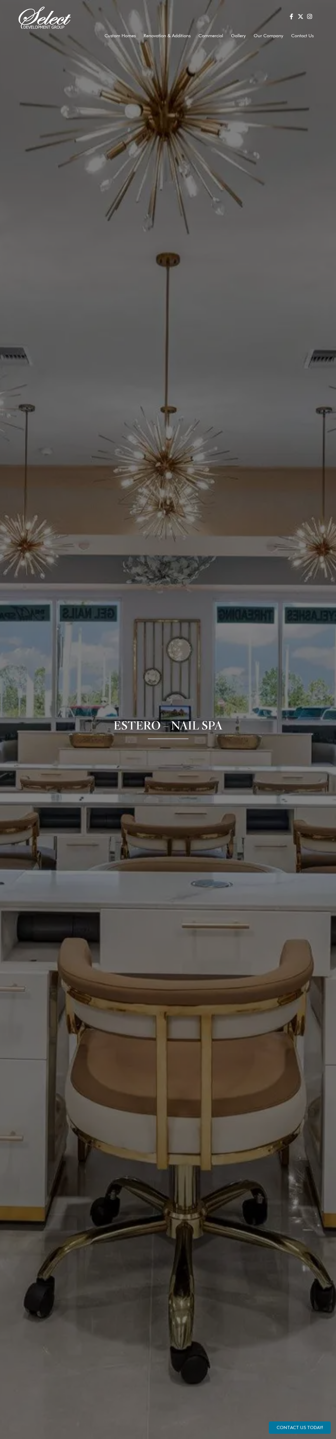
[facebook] (291, 17)
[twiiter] (300, 17)
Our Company (268, 35)
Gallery (238, 35)
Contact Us (302, 35)
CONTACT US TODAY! (300, 1427)
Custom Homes (120, 35)
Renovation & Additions (167, 35)
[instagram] (310, 17)
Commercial (210, 35)
